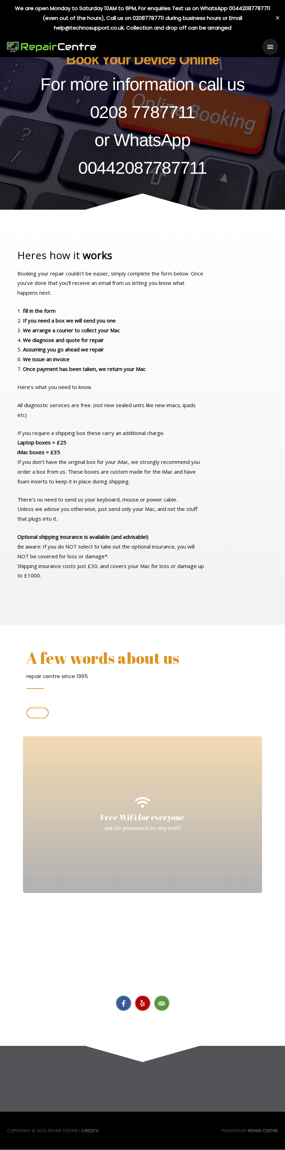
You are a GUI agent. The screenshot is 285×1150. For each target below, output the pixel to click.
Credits (90, 1131)
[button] (37, 713)
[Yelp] (142, 1003)
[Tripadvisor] (162, 1003)
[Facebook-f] (123, 1003)
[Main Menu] (270, 47)
